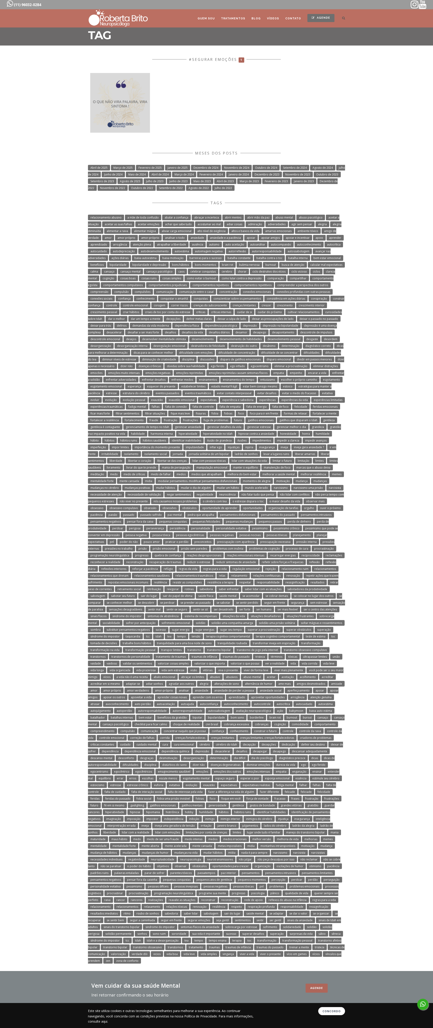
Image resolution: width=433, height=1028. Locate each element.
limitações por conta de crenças (206, 832)
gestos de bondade (262, 805)
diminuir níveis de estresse (119, 359)
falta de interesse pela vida (185, 792)
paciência (96, 515)
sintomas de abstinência (163, 616)
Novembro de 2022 (112, 188)
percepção (279, 880)
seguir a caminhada (142, 920)
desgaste (312, 339)
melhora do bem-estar (242, 474)
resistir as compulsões (187, 582)
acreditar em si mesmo (105, 684)
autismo (214, 244)
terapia (237, 940)
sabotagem (97, 596)
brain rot (227, 265)
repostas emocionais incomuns (128, 582)
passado (128, 515)
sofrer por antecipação (141, 623)
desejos (131, 339)
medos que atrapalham (206, 474)
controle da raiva (310, 731)
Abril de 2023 (225, 181)
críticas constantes (102, 744)
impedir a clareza (288, 440)
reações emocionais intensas (245, 555)
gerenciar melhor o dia (291, 427)
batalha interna (298, 258)
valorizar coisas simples (173, 663)
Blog (256, 18)
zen (108, 961)
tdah (158, 636)
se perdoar (167, 603)
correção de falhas (142, 738)
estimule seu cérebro (325, 778)
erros (132, 778)
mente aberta (150, 846)
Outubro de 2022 (142, 188)
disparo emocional (279, 359)
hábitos (109, 440)
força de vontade (257, 799)
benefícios (97, 265)
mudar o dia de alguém (196, 488)
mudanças (320, 481)
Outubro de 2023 (327, 174)
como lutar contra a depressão (242, 278)
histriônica (172, 812)
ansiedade (197, 238)
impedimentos (261, 440)
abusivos (231, 677)
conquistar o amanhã (174, 298)
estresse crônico (137, 785)
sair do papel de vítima (177, 596)
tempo (181, 636)
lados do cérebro (275, 826)
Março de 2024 (184, 174)
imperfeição (98, 447)
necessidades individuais (106, 859)
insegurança (267, 447)
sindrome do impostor (127, 616)
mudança (302, 481)
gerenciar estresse (259, 427)
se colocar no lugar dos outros (313, 596)
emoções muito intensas (124, 373)
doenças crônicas (149, 366)
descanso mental (101, 758)
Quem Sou (206, 18)
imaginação (113, 819)
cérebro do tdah (226, 744)
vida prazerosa (146, 670)
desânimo (269, 346)
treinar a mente (299, 947)
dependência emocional (140, 751)
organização (263, 866)
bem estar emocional (327, 258)
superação (324, 630)
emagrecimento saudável (174, 771)
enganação (299, 771)
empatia (278, 373)
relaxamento (239, 576)
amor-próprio (150, 238)
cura (165, 744)
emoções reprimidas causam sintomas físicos (238, 373)
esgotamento (331, 380)
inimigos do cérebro (259, 819)
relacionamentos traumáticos (194, 576)
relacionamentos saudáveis (152, 576)
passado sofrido (151, 515)
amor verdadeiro (138, 690)
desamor (241, 332)
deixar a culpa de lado (231, 319)
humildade (322, 434)
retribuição (154, 589)
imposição (133, 819)
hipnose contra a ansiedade (256, 434)
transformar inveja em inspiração (274, 643)
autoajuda (187, 704)
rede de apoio (253, 900)
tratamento (196, 947)
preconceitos (202, 542)
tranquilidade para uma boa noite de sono (184, 643)
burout (307, 717)
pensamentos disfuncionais (237, 515)
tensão (196, 636)
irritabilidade (109, 454)
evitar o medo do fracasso (299, 393)
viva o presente (228, 670)
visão (193, 670)
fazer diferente (269, 792)
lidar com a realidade (135, 832)
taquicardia (133, 636)
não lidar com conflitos (294, 494)
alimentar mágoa (145, 231)
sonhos (142, 934)
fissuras (201, 413)
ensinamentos (208, 380)
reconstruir (208, 900)
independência (173, 819)
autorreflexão (237, 251)
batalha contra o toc (269, 258)
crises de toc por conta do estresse (167, 312)
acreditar (327, 677)
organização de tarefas (283, 508)
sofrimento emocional (175, 623)
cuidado (125, 744)
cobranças (261, 724)
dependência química (175, 751)
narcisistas (318, 853)
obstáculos (189, 508)
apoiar (251, 238)
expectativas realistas (256, 785)
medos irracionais (234, 839)
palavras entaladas (126, 873)
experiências (267, 400)
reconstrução (134, 562)
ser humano (264, 609)
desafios (170, 332)
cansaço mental (130, 271)
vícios (107, 677)
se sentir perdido (247, 603)
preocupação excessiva (275, 542)
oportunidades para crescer (230, 866)
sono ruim (159, 934)
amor (108, 238)
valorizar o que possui (245, 663)
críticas (200, 312)
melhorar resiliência (313, 474)
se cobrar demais (276, 596)
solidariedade (292, 927)
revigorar (173, 589)
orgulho (309, 508)
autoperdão (124, 711)
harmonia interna (162, 434)
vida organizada (120, 670)
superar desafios (253, 934)
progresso (142, 555)
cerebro (227, 271)
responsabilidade (268, 582)
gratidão (312, 805)
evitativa (327, 393)
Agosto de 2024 (323, 168)
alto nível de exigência (211, 231)
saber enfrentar (229, 589)
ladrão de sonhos (246, 454)
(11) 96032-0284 (27, 4)
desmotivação (168, 758)
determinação (290, 346)
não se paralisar (111, 866)
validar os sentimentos (137, 663)
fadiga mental (137, 407)
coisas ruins (149, 278)
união (336, 657)
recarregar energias (283, 555)
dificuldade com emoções (195, 353)
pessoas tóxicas (277, 535)
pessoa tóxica (161, 535)
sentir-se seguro (176, 609)
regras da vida (188, 569)
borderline (257, 717)
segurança (297, 603)
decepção (249, 744)
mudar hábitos (165, 488)
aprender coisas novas (172, 697)
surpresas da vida (301, 934)
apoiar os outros (114, 697)
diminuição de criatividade (159, 359)
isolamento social (155, 454)
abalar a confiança (176, 217)
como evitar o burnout (201, 278)
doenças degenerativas (226, 765)
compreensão (99, 292)
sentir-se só (200, 609)
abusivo (215, 677)
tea (169, 636)
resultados (317, 582)
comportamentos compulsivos (123, 285)
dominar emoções (258, 765)
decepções (173, 319)
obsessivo (97, 508)
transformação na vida (105, 650)
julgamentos (250, 826)
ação (280, 711)
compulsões (142, 292)
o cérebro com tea (215, 501)
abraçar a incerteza (206, 217)
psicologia (258, 893)
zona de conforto (127, 961)
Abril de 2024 (160, 174)
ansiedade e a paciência (225, 238)
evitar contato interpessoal (234, 393)
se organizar (321, 913)
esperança (134, 386)
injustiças (234, 447)
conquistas (201, 298)
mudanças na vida (186, 853)
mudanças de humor (155, 853)
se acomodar (251, 596)
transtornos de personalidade (130, 657)
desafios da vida (192, 332)
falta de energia (256, 407)
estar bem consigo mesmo (260, 386)
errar (120, 778)
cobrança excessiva (236, 724)
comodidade (300, 724)
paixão (112, 515)
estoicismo (97, 785)
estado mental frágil (224, 386)
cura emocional (184, 744)
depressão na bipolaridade (280, 326)
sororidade (179, 934)
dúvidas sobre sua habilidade (186, 366)
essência (300, 778)
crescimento (285, 305)
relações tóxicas (176, 907)
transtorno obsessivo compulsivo (305, 650)
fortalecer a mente (324, 413)
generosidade (217, 805)
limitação (303, 461)
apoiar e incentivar (298, 238)
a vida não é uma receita (132, 677)
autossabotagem (298, 251)
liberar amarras (305, 454)
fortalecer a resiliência (104, 420)
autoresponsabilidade (152, 711)
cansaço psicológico (159, 271)
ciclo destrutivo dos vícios (269, 271)
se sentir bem (115, 920)
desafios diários (219, 332)
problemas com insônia (228, 548)
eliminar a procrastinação (290, 366)
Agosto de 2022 (199, 188)
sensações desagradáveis (125, 609)
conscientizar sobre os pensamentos (237, 298)
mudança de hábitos (103, 853)
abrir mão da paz (258, 217)
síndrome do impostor (105, 636)
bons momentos (205, 265)
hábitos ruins (128, 440)
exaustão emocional (182, 400)
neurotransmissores (220, 859)
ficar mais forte (100, 413)
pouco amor (152, 542)
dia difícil (239, 758)
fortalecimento (134, 420)
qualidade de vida (296, 893)
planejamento (302, 535)
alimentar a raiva (117, 231)
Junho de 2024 (113, 174)
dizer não (126, 366)
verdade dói (139, 954)
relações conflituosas (267, 576)
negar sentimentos (179, 494)
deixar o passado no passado (318, 319)
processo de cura (297, 548)
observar (181, 866)
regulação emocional (246, 569)
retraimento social (129, 589)
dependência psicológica (221, 326)
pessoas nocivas (250, 535)
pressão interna (306, 542)
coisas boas (128, 278)
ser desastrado (223, 609)
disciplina (188, 359)
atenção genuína (321, 697)
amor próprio (126, 238)
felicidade (301, 407)
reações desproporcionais (204, 555)
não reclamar (309, 859)
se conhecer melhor (119, 603)
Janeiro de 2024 (239, 174)
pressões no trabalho (119, 548)
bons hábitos (180, 265)
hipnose (135, 812)
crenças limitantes (244, 305)
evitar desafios (266, 393)
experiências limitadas (328, 400)
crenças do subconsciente (210, 305)
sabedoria (206, 589)
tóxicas (292, 657)
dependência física (187, 326)
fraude (154, 420)
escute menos (168, 778)
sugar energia (180, 630)
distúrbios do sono (174, 765)
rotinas (189, 589)
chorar (242, 271)
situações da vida (234, 616)
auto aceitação (234, 244)
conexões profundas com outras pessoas (303, 292)
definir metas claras (199, 319)
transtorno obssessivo (147, 947)
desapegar (260, 751)
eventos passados (167, 393)
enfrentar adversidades (121, 380)
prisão (142, 548)
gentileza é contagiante (105, 427)
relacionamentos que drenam (109, 576)
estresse (111, 393)
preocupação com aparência (235, 542)
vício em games (296, 954)
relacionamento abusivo (106, 217)
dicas (314, 758)
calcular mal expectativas (326, 265)
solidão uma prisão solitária (277, 623)
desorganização (100, 346)
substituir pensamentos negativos (128, 630)
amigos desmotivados (311, 684)
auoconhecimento (117, 704)
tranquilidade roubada (232, 643)
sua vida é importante (206, 934)
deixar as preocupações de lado (273, 319)
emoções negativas (157, 373)
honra (306, 434)
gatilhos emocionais (261, 420)
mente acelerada (176, 846)
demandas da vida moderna (150, 326)
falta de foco (280, 407)
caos (181, 271)
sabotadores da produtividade (307, 589)
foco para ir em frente (264, 413)
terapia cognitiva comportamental (228, 636)
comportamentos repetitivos (253, 285)
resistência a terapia (220, 582)
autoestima (182, 251)
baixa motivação (173, 258)
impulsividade (195, 447)
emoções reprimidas (189, 373)
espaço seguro (225, 778)
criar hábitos (131, 312)
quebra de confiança (167, 555)
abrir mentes (233, 217)
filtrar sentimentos (127, 413)
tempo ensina (217, 940)
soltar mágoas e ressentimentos (321, 623)
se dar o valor (298, 913)
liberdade (116, 461)
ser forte (244, 609)
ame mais (284, 684)
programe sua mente (212, 893)
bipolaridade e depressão (149, 265)
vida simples (209, 954)
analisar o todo (175, 238)
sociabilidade (111, 623)
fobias (228, 413)
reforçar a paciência (145, 569)
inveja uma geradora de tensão (175, 826)
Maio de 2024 (137, 174)
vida (293, 663)
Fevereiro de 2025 (150, 168)
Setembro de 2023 (102, 181)
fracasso (280, 799)
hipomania (153, 812)
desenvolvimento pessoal (283, 339)
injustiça (283, 819)
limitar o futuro (282, 461)
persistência (177, 528)
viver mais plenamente (288, 670)
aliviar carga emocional (176, 231)
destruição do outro (244, 346)
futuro (238, 420)
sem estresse (318, 603)
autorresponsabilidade (267, 251)
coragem (159, 305)
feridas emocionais (325, 407)
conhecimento (145, 298)
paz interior (228, 873)
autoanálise (257, 244)
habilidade (138, 434)
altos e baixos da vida (245, 231)
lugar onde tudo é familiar (263, 832)
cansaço (109, 271)
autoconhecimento (309, 244)
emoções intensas (258, 771)
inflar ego (216, 447)
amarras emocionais (278, 231)
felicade (290, 792)
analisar (184, 690)
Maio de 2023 (202, 181)
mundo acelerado (256, 488)
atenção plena (142, 244)
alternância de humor (258, 684)
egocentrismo (260, 366)
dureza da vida (285, 765)
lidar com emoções (167, 832)
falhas (155, 407)
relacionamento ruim (295, 569)
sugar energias (204, 630)
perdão (313, 880)
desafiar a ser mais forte (143, 332)
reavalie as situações (182, 900)
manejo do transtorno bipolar (305, 832)
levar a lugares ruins (276, 454)
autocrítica (334, 244)
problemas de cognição (264, 548)
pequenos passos (270, 521)
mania (335, 832)
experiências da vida (294, 400)
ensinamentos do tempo (238, 380)
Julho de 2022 (223, 188)
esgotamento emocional (106, 386)
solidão (200, 623)
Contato (293, 18)
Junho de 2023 (178, 181)
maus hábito (119, 839)
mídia (231, 853)
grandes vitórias (291, 805)
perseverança (155, 528)
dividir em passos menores (314, 359)
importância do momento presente (157, 447)
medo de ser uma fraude (163, 839)
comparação (275, 278)
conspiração (319, 298)
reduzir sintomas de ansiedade (236, 562)
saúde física (205, 596)
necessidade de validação (144, 494)
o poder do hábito (139, 866)
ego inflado (237, 366)
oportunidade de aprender (219, 508)
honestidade (288, 434)
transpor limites (171, 650)
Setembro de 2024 (295, 168)
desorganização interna (132, 346)
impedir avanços (316, 440)
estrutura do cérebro (136, 393)
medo (114, 474)
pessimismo (260, 528)
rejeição (270, 569)
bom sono (237, 717)
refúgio (168, 569)
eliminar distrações (325, 366)
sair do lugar (149, 596)
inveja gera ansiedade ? (309, 447)
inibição (194, 819)
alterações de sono (226, 684)
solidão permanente (118, 934)
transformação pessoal (140, 650)
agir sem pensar (301, 224)
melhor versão (261, 839)
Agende (323, 17)
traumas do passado (236, 657)
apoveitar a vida (141, 697)
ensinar (317, 771)
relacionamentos (325, 569)
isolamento (131, 454)
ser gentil (275, 920)
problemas (276, 886)
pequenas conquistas (173, 521)
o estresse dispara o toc (248, 501)
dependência (110, 751)
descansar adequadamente (309, 751)
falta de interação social (146, 792)
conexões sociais (101, 298)
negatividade (205, 494)
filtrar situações (155, 413)
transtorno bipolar (219, 650)
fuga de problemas (216, 420)
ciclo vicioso (299, 271)
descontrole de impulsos (316, 332)
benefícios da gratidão (172, 717)
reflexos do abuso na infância (287, 900)
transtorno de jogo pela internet (257, 650)
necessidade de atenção (106, 494)
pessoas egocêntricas (190, 535)
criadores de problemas (315, 738)
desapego (259, 332)
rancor (120, 900)
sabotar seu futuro (123, 596)
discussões (207, 359)
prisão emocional (164, 548)
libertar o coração (139, 461)
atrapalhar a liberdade (171, 244)
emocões (96, 373)
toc (333, 636)
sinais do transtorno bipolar (122, 927)
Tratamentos (233, 18)
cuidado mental (146, 744)
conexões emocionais (257, 292)
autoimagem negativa (209, 251)
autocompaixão (281, 244)
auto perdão (143, 704)
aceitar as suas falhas (118, 224)
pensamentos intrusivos (316, 515)
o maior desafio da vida (284, 501)
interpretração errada (121, 826)
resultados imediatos (104, 913)
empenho (296, 373)
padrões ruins (99, 873)
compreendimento (102, 731)
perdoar (117, 528)
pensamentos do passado (278, 515)
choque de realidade (186, 724)
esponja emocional (277, 778)
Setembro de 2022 (171, 188)
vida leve (328, 663)
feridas (94, 799)
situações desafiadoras (266, 616)
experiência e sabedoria (237, 400)
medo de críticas (134, 474)
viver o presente (270, 954)
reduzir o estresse (198, 562)
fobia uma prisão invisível (173, 799)
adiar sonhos (154, 684)
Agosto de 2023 (130, 181)
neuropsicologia (190, 859)
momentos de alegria (256, 481)
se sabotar (223, 603)
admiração (255, 224)
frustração (170, 420)
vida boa (172, 954)
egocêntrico (121, 771)
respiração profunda (261, 907)
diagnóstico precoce (292, 758)
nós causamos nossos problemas (175, 501)
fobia (215, 413)
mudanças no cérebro (104, 488)
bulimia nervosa (249, 265)
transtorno (194, 650)
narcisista (335, 488)
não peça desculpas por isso (276, 859)
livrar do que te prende (141, 467)
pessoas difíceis (158, 886)
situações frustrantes (300, 616)
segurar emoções (199, 920)
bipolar (197, 717)
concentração (228, 292)
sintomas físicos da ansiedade (200, 927)
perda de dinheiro (299, 521)
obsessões (169, 508)
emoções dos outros (227, 771)
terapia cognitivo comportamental (278, 636)
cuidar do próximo (270, 312)
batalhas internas (122, 717)
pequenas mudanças (239, 521)
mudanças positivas (137, 488)
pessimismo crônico (286, 528)
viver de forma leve (256, 670)
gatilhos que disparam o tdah (298, 420)
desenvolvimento (203, 339)
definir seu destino (313, 744)
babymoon (296, 711)
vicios (157, 954)
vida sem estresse (172, 670)
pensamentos (250, 873)
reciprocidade (311, 555)
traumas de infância (204, 657)
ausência (197, 244)
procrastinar (115, 893)
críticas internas (221, 312)
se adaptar (276, 913)
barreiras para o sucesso (205, 258)
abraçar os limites (192, 677)
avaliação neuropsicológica (253, 711)
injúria (249, 447)
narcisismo (281, 488)
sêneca (336, 934)
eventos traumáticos (198, 393)
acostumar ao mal (209, 224)
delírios (122, 326)
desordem (330, 339)
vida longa (97, 670)
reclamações (334, 555)
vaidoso (112, 663)
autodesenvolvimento (155, 251)
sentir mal (154, 609)
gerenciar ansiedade (188, 427)
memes (336, 474)
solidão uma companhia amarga (232, 623)
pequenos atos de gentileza (214, 880)
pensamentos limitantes (317, 873)
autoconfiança (209, 704)
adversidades (277, 224)
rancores (136, 900)
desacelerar (114, 332)
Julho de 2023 (155, 181)
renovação (293, 576)
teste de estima (315, 636)
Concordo (331, 1011)
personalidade (200, 528)
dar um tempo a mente (145, 319)
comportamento (325, 724)
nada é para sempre (254, 853)
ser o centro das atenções (320, 609)
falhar (303, 785)
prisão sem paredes (194, 548)
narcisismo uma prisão (308, 488)
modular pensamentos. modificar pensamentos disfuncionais (197, 481)
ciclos (316, 271)
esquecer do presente (161, 386)
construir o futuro (265, 731)
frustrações (190, 420)
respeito (236, 907)
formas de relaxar (295, 413)
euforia (158, 785)
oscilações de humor (289, 866)
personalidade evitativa (231, 528)
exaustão (157, 400)
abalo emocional (164, 677)
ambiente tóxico (307, 231)
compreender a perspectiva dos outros (302, 285)
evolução (111, 400)
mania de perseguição (176, 467)
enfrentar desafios (154, 380)
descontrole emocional (105, 339)
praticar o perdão (177, 542)
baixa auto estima (320, 711)
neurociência (227, 494)
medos (181, 474)
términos (276, 657)
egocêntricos (143, 771)
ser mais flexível (287, 609)
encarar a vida (317, 373)
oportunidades (253, 508)
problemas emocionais (304, 886)
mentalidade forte (102, 481)
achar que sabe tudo (178, 224)
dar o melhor (116, 319)
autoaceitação (166, 704)
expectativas (208, 400)
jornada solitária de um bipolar (209, 454)
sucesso (161, 630)
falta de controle (203, 407)
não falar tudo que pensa (258, 494)
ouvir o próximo (330, 508)
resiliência (160, 582)
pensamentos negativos (105, 521)
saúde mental (228, 596)
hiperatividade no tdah (218, 434)
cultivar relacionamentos (303, 312)
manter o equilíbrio (245, 467)
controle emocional (135, 305)
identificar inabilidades (186, 440)
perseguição (332, 880)
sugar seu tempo (231, 630)
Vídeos (273, 18)
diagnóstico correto (318, 346)
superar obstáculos (298, 630)
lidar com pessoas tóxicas (209, 461)
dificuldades (311, 353)
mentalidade (98, 846)
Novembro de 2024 (236, 168)
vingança (228, 954)
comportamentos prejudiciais (168, 285)
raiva (107, 900)
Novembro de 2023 (297, 174)
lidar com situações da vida (249, 461)
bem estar (145, 717)
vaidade (95, 663)
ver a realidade (275, 663)
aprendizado (98, 244)
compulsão (121, 292)
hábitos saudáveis (154, 440)
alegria (322, 224)
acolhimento (308, 677)
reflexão (314, 562)
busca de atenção (293, 265)
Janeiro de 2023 (304, 181)
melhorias (310, 839)
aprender (335, 238)
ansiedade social (270, 690)
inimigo (210, 819)
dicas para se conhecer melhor (153, 353)
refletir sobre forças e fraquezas (282, 562)
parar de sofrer (154, 873)
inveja (284, 447)
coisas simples (171, 278)
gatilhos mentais (192, 805)
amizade (336, 684)
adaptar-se (133, 684)
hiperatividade (188, 434)
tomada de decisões (103, 643)
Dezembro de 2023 (267, 174)
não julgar (245, 859)
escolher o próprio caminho (299, 380)
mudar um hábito (228, 488)
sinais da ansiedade (300, 920)
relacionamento (100, 907)
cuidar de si (244, 312)
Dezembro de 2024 (205, 168)
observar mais (315, 501)
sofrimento (270, 927)
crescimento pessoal (103, 312)
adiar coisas (234, 224)
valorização (118, 954)
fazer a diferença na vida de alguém (231, 792)
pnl (112, 542)
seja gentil (222, 920)
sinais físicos (98, 616)
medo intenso (194, 839)
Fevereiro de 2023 (276, 181)
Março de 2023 (249, 181)
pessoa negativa (136, 535)
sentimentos (243, 920)
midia (148, 481)
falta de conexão (176, 407)
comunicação (164, 292)
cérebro (205, 744)
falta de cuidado (115, 792)
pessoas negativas (222, 535)
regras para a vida (215, 569)
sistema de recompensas (200, 616)
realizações (155, 900)
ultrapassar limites (315, 657)
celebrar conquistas (203, 271)
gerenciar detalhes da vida (224, 427)
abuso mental (284, 217)
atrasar (95, 704)
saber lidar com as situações (263, 589)
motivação (283, 481)
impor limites (120, 447)
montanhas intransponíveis (277, 846)
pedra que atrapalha (201, 515)
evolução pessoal (134, 400)
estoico (288, 386)
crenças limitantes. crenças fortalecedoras (267, 738)
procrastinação (324, 548)
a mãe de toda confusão (143, 217)
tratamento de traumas (171, 657)
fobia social (143, 799)
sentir (260, 920)
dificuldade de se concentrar (279, 353)
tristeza (260, 657)
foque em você (231, 799)
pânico (274, 893)
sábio (322, 934)
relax (222, 576)
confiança (124, 298)
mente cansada (129, 481)
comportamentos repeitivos (211, 285)
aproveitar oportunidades (268, 697)
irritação (206, 826)
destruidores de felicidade (208, 346)
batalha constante (239, 258)
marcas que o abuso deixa (313, 467)
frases (295, 799)
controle (111, 305)
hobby (189, 812)
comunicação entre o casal (196, 292)
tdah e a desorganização (163, 940)
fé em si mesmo (114, 805)
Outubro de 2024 (266, 168)
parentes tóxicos (181, 873)
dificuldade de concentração (236, 353)
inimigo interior (230, 819)
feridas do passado (118, 799)
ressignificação (295, 582)
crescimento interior (312, 305)
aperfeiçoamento (298, 690)
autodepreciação (124, 251)
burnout (270, 265)
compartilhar (298, 278)
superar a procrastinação (264, 630)
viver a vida (247, 954)
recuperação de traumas (165, 562)
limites (319, 461)
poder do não (129, 542)
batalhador (97, 717)
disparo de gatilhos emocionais (240, 359)
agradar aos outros (181, 684)
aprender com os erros (208, 697)
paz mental (175, 515)
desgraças (146, 758)
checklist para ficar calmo (151, 724)
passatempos (206, 873)
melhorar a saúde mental (279, 474)
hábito (94, 440)
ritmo (127, 913)
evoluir (94, 400)
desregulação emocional (169, 346)
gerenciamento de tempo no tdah (147, 427)
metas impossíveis (230, 846)
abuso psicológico (310, 217)
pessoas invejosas (186, 886)
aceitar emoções (148, 224)
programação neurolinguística (109, 555)
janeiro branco (226, 826)
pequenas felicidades (206, 521)
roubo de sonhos (147, 913)
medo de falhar (161, 474)
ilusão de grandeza (219, 440)
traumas (214, 947)
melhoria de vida (288, 839)
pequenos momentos (252, 880)
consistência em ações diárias (286, 298)
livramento (113, 467)
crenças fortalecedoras (190, 738)
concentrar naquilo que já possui (185, 731)
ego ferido (217, 366)
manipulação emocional (211, 467)
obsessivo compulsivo (123, 508)
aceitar (271, 677)
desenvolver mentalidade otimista (164, 339)
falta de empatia (230, 407)
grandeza (318, 427)
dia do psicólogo (262, 758)
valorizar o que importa (209, 663)
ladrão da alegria (303, 826)
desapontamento (283, 332)
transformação (310, 643)
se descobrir (146, 603)
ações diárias (120, 258)
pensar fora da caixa (140, 521)
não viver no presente (134, 501)
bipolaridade (118, 265)
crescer (266, 305)
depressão (250, 326)
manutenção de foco (277, 467)
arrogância (120, 244)
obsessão (150, 508)
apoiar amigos (270, 238)
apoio (319, 238)
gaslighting (137, 805)
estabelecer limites (193, 386)
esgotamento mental (196, 778)
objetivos (163, 866)
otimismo (315, 866)
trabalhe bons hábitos (137, 643)
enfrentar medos (182, 380)
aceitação (287, 677)
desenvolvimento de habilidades (241, 339)
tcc (148, 636)
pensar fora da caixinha (142, 880)
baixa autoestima (145, 258)
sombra (95, 630)
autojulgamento (100, 711)
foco (241, 413)
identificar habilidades (271, 812)
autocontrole (262, 704)
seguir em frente (274, 603)
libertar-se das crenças (172, 461)
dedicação (288, 744)
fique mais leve (180, 413)
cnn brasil (212, 724)
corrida (165, 738)
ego (303, 765)
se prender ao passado (195, 603)
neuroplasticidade (162, 859)
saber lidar (191, 913)
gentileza (329, 420)
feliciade (306, 792)
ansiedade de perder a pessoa (234, 690)
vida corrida (309, 663)
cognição (108, 278)
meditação (97, 474)
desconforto (126, 758)
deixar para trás (100, 326)
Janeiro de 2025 (178, 168)
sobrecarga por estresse (241, 927)
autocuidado (98, 251)
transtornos (98, 657)
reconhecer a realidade (105, 562)
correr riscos (179, 305)
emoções (202, 771)
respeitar (245, 582)
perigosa (134, 528)
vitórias (207, 670)
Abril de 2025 (99, 168)
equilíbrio (105, 778)
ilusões (241, 440)
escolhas (147, 778)
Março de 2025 (123, 168)
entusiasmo (267, 380)
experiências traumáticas (106, 407)
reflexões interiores (113, 569)
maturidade (98, 839)
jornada (178, 454)
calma (94, 271)
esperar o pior (249, 778)
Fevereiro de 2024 (211, 174)
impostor (152, 819)
